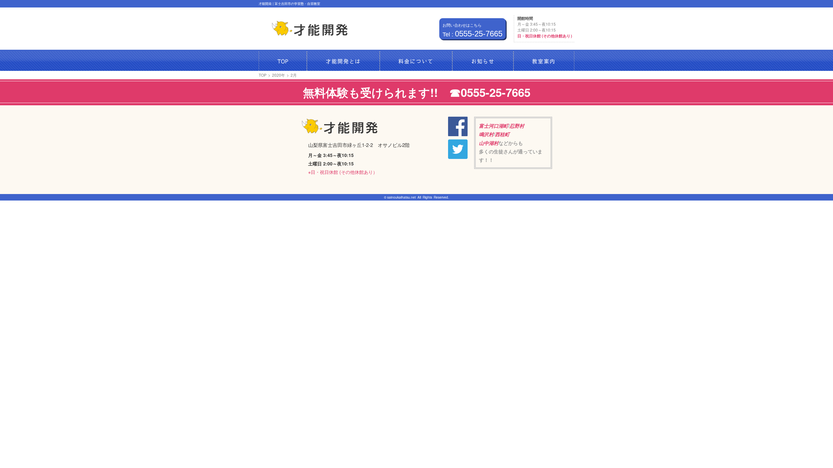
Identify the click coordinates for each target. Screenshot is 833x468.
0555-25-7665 (472, 34)
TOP (262, 75)
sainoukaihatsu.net (401, 197)
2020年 (278, 75)
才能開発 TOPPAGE (310, 28)
